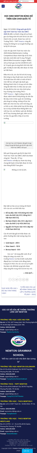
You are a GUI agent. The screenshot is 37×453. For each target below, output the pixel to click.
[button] (3, 6)
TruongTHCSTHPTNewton (15, 396)
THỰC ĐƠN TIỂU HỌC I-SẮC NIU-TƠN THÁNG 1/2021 (9, 290)
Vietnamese (25, 1)
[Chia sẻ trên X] (13, 279)
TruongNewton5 (12, 413)
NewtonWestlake (12, 433)
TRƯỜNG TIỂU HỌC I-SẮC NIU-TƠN (18, 440)
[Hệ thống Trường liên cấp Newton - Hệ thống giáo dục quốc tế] (18, 6)
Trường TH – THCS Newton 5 (18, 444)
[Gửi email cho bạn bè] (23, 279)
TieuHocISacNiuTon (13, 332)
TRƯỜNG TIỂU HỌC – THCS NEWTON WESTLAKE (19, 445)
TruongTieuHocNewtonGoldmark (17, 379)
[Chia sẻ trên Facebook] (9, 279)
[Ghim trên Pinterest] (27, 279)
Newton (21, 41)
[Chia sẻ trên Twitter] (16, 279)
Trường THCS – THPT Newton (18, 442)
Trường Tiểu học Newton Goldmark (18, 441)
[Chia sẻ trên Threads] (20, 279)
